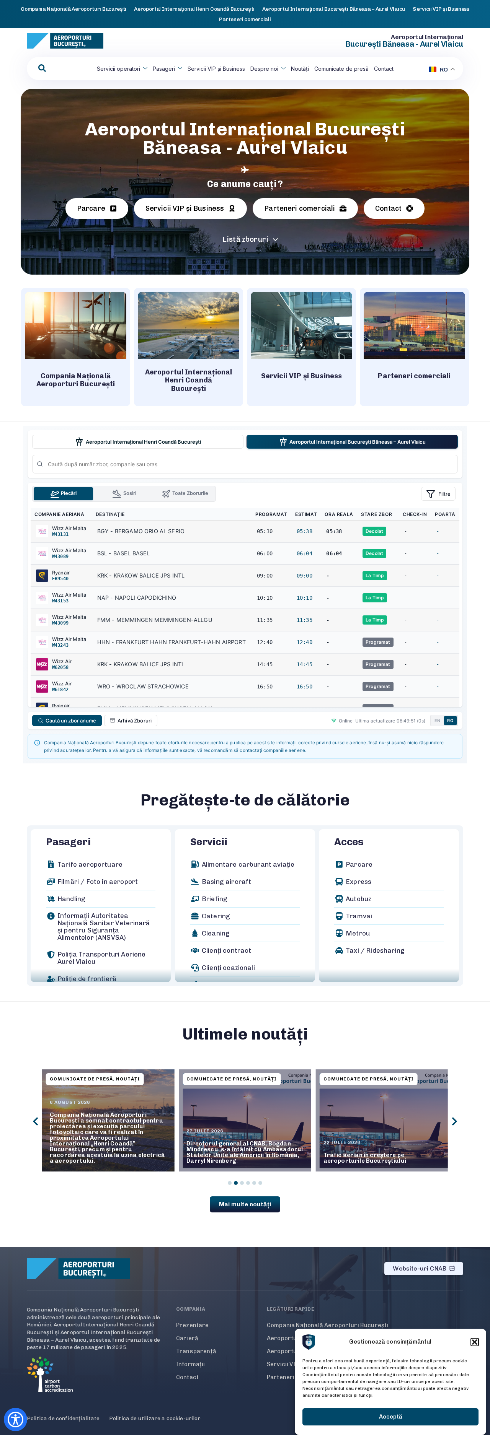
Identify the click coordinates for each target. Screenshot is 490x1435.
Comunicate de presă (341, 68)
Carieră (187, 1338)
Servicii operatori (118, 68)
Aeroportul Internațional (427, 37)
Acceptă (390, 1417)
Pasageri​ (68, 842)
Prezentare (192, 1325)
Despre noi (264, 68)
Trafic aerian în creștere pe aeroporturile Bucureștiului (364, 1158)
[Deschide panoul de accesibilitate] (15, 1419)
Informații (190, 1364)
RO (450, 720)
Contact (384, 68)
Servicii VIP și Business (216, 68)
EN (437, 720)
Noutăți (300, 68)
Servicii (208, 842)
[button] (475, 1342)
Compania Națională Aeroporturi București (327, 1325)
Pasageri (164, 68)
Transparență (196, 1351)
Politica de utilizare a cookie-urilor (155, 1418)
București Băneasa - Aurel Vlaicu (404, 44)
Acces (349, 842)
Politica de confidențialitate (63, 1418)
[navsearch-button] (42, 68)
